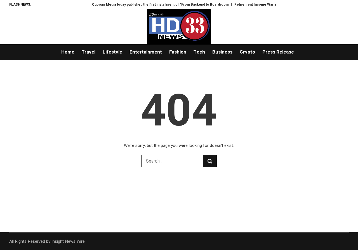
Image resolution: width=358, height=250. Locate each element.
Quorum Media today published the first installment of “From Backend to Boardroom (158, 4)
